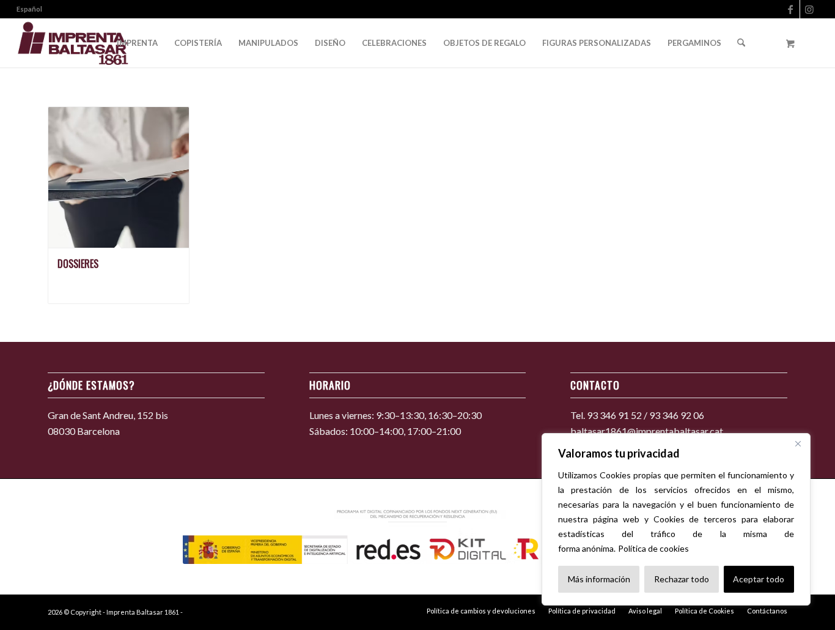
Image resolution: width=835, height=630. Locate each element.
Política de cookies (653, 548)
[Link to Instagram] (809, 9)
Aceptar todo (758, 579)
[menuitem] (29, 9)
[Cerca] (797, 443)
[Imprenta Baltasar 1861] (73, 42)
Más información (599, 579)
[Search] (741, 42)
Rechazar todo (681, 579)
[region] (676, 519)
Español (29, 9)
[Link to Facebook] (791, 9)
